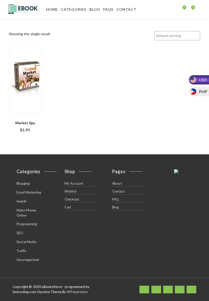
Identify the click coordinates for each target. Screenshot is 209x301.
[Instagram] (180, 289)
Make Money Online (26, 212)
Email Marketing (29, 192)
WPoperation (77, 292)
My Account (73, 183)
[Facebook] (144, 289)
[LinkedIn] (168, 289)
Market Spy (25, 123)
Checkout (71, 199)
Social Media (26, 242)
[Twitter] (156, 289)
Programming (27, 224)
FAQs (108, 9)
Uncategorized (28, 260)
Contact (126, 9)
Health (22, 201)
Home (52, 9)
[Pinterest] (191, 289)
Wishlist (70, 191)
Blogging (23, 183)
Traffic (22, 251)
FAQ (115, 199)
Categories (73, 9)
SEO (20, 233)
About (117, 183)
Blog (94, 9)
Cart (67, 207)
